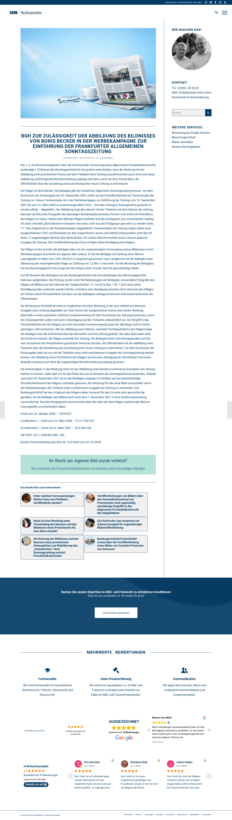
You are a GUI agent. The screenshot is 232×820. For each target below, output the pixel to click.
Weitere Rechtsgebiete (186, 146)
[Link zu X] (225, 2)
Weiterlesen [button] (157, 742)
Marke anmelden (182, 142)
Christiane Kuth (138, 762)
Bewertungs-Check (184, 137)
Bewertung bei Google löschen (191, 132)
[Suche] (216, 12)
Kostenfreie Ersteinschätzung (190, 97)
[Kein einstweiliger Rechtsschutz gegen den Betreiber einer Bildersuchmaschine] (229, 410)
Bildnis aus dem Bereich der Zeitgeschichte (62, 284)
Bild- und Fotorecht (87, 158)
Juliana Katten (184, 762)
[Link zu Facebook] (215, 2)
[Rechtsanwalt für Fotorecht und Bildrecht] (31, 12)
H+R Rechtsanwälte (36, 766)
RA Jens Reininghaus (105, 158)
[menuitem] (216, 12)
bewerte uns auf (34, 784)
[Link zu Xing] (210, 2)
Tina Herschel (92, 762)
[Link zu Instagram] (220, 2)
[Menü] (223, 12)
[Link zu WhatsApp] (206, 2)
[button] (209, 730)
